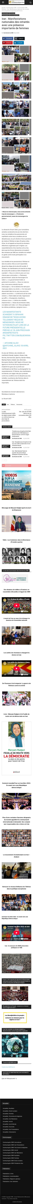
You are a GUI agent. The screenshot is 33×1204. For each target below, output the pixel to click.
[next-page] (6, 460)
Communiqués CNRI (11, 7)
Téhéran (13, 404)
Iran (8, 404)
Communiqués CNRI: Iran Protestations (10, 15)
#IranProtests (10, 333)
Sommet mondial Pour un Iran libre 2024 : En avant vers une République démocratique (16, 785)
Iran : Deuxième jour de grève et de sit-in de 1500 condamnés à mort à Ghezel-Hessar (21, 443)
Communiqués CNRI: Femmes (8, 13)
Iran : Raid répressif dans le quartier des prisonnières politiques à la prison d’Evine (20, 452)
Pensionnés (19, 404)
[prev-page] (3, 460)
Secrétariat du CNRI (8, 32)
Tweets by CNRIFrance (8, 1067)
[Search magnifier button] (29, 465)
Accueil (3, 7)
